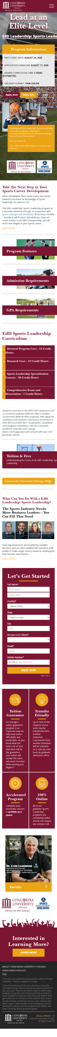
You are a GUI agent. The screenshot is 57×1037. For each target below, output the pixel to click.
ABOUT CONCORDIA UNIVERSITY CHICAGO (24, 967)
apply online (42, 288)
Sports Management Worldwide (17, 215)
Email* (10, 647)
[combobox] (12, 663)
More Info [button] (28, 96)
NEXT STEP (28, 671)
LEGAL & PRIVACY (44, 1017)
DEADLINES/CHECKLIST (14, 971)
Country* (11, 602)
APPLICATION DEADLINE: (28, 66)
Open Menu (51, 6)
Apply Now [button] (12, 96)
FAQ (4, 975)
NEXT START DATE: (24, 58)
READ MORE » (9, 229)
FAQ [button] (45, 96)
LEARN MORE (29, 953)
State (9, 613)
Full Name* (13, 585)
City (9, 624)
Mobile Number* (15, 658)
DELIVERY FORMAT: (23, 84)
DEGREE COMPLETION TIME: (23, 75)
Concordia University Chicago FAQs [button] (28, 482)
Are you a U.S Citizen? (18, 635)
